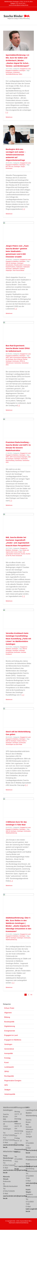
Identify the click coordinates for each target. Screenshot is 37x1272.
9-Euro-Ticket (9, 1008)
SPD (6, 1085)
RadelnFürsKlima (11, 267)
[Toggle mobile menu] (33, 22)
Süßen (20, 74)
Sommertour (17, 363)
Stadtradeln (19, 267)
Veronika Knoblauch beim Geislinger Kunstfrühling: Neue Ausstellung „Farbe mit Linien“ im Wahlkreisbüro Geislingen (18, 638)
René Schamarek (17, 555)
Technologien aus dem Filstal (14, 744)
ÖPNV (6, 1071)
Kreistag (7, 1058)
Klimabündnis (9, 265)
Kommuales (9, 72)
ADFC (7, 357)
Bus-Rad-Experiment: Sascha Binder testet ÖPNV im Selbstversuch (18, 348)
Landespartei (9, 1067)
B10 (7, 166)
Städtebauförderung (11, 833)
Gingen (23, 166)
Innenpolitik (8, 1053)
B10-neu (11, 166)
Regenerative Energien (12, 1080)
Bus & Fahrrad (18, 359)
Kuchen (23, 554)
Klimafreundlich (18, 265)
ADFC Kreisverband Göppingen (18, 357)
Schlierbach (16, 72)
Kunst (6, 1062)
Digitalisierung (9, 1026)
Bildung (7, 1017)
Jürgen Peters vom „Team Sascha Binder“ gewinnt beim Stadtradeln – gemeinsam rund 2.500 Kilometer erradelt (17, 251)
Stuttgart (7, 1090)
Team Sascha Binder (18, 270)
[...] (7, 112)
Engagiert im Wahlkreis (12, 70)
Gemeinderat (9, 1049)
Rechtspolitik (9, 1076)
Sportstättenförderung (12, 74)
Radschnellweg (10, 460)
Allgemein (8, 1013)
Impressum (12, 1222)
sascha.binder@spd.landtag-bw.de (18, 5)
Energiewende (9, 1031)
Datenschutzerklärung (22, 1222)
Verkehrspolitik (9, 1094)
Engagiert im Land (25, 68)
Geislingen (22, 70)
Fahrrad (25, 359)
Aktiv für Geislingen (11, 263)
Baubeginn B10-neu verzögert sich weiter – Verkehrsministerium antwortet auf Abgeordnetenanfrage (16, 154)
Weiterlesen (9, 117)
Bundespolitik (9, 1022)
